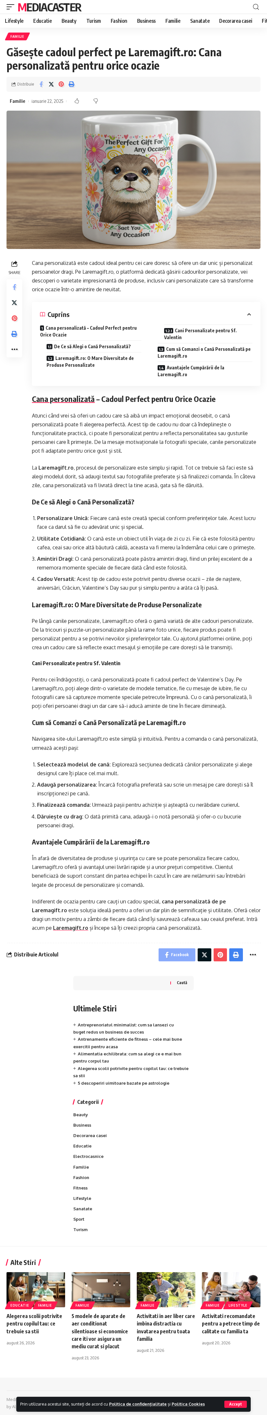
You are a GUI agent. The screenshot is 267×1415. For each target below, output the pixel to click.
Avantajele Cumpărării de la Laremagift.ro (191, 371)
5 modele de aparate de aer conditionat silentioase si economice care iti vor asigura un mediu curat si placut (100, 1331)
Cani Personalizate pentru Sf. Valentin (200, 334)
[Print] (71, 84)
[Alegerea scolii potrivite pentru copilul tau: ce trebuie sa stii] (36, 1289)
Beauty (80, 1114)
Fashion (81, 1177)
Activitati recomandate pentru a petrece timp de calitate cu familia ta (231, 1323)
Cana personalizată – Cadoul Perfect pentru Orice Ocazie (88, 331)
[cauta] (255, 7)
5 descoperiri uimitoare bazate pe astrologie (123, 1083)
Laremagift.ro (70, 928)
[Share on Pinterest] (61, 84)
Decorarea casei (90, 1135)
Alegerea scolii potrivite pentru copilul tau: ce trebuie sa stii (34, 1323)
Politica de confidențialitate (138, 1404)
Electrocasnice (88, 1156)
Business (82, 1125)
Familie (17, 36)
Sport (78, 1219)
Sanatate (82, 1208)
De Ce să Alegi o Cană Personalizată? (92, 346)
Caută (182, 982)
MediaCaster (49, 7)
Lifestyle (82, 1198)
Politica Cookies (188, 1404)
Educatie (82, 1145)
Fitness (80, 1187)
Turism (80, 1229)
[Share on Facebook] (41, 84)
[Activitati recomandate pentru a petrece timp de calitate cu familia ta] (231, 1289)
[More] (14, 349)
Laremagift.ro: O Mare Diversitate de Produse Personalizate (90, 361)
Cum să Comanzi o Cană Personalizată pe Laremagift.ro (204, 352)
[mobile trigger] (12, 7)
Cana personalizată (63, 399)
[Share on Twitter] (51, 84)
